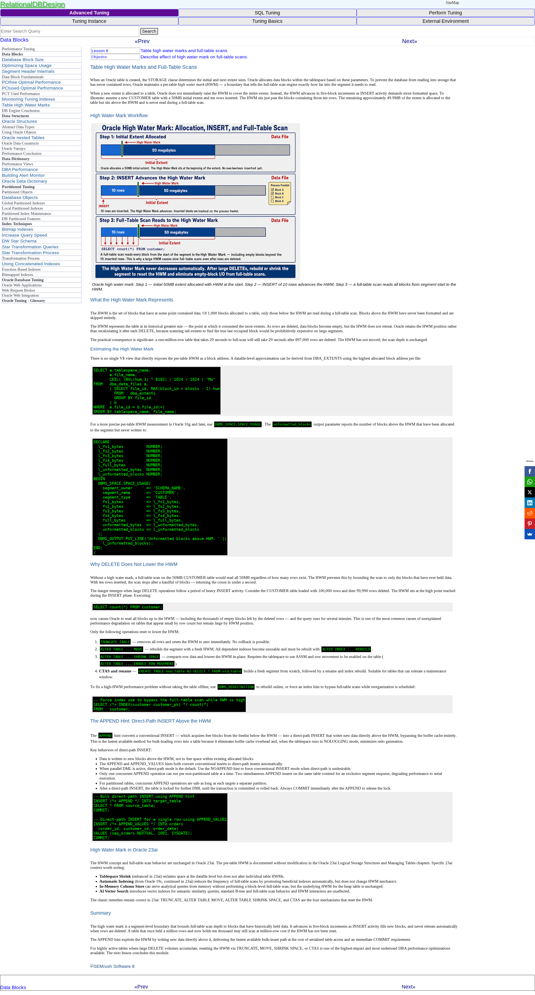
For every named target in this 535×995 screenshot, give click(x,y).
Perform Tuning (445, 12)
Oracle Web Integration (20, 295)
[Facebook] (530, 471)
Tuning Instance (89, 21)
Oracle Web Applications (22, 285)
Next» (409, 41)
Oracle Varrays (13, 148)
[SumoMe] (530, 534)
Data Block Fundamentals (22, 77)
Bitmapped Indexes (17, 274)
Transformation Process (20, 258)
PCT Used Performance (21, 93)
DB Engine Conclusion (21, 110)
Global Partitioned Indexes (23, 203)
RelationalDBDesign (32, 4)
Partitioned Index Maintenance (26, 213)
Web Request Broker (18, 290)
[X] (530, 492)
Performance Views (17, 164)
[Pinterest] (530, 523)
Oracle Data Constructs (20, 143)
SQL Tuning (267, 12)
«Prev (142, 41)
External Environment (446, 21)
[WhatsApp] (530, 482)
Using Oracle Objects (19, 132)
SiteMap (452, 2)
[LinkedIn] (530, 503)
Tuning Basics (267, 21)
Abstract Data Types (18, 127)
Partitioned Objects (17, 192)
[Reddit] (530, 513)
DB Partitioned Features (21, 219)
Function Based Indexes (21, 269)
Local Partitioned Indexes (22, 208)
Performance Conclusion (22, 153)
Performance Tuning (18, 49)
